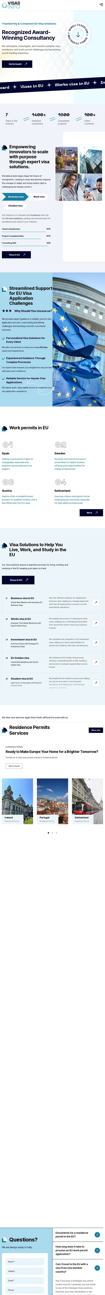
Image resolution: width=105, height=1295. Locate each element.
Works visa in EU (21, 618)
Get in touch (14, 766)
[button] (48, 832)
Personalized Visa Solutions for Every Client (25, 340)
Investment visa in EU (24, 639)
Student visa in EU (22, 678)
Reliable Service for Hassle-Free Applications (26, 380)
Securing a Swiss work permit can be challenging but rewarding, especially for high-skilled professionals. (72, 499)
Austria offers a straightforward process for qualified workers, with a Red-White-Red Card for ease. (19, 499)
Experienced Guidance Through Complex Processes (25, 360)
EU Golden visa (20, 657)
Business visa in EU (22, 598)
